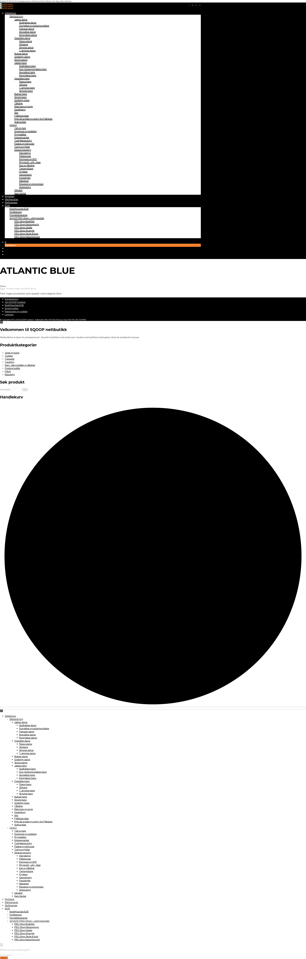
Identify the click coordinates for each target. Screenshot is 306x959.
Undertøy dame (22, 56)
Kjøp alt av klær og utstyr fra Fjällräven (33, 118)
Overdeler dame (22, 38)
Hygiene (23, 171)
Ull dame (23, 44)
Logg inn (9, 314)
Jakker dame (20, 19)
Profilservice (16, 211)
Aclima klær (20, 121)
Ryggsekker (20, 134)
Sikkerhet (24, 180)
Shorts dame (20, 59)
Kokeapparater (21, 137)
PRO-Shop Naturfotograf (27, 236)
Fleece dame (25, 41)
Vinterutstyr (25, 187)
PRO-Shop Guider (23, 227)
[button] (5, 242)
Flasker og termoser (24, 143)
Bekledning (16, 16)
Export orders (11, 308)
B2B (7, 205)
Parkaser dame (26, 28)
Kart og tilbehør (27, 165)
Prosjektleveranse (18, 214)
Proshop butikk (12, 368)
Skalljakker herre (27, 65)
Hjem (2, 289)
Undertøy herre (21, 100)
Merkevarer (11, 199)
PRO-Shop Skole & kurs (26, 233)
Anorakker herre (27, 72)
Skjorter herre (26, 90)
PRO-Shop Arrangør (24, 230)
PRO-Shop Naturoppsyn (26, 224)
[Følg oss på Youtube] (200, 5)
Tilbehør (18, 103)
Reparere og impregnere (31, 183)
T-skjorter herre (27, 87)
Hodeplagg (19, 109)
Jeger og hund (12, 352)
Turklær (9, 355)
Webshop (10, 13)
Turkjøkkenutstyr (23, 140)
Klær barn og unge (23, 106)
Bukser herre (20, 93)
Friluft (8, 371)
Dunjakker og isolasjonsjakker (34, 25)
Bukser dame (21, 53)
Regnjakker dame (28, 34)
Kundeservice (11, 299)
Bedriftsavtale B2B (19, 208)
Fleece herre (25, 81)
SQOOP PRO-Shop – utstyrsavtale (27, 218)
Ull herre (23, 84)
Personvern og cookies (16, 311)
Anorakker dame (27, 31)
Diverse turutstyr (22, 149)
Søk (25, 390)
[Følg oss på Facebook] (189, 5)
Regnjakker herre (27, 75)
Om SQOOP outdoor (15, 302)
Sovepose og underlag (25, 131)
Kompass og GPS (28, 159)
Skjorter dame (26, 47)
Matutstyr (10, 374)
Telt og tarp (20, 128)
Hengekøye (25, 152)
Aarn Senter (20, 193)
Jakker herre (20, 62)
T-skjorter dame (27, 50)
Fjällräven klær (21, 115)
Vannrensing (25, 174)
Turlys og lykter (22, 146)
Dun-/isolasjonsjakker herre (33, 69)
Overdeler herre (22, 78)
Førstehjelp (24, 177)
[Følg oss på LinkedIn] (196, 5)
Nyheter (9, 196)
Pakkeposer (25, 155)
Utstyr (13, 124)
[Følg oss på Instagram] (193, 5)
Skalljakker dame (27, 22)
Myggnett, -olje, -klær (30, 162)
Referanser (11, 202)
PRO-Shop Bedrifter (24, 221)
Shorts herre (20, 97)
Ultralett (18, 190)
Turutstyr (9, 362)
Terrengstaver (26, 168)
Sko (16, 112)
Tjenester (9, 358)
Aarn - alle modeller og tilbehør (20, 365)
